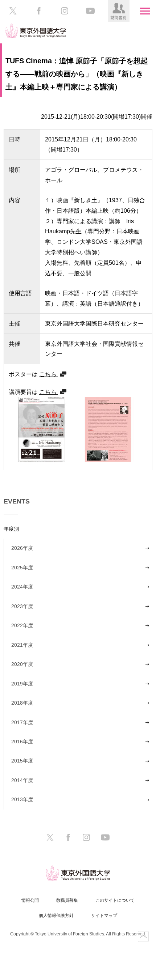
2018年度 (22, 703)
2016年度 (22, 741)
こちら (48, 374)
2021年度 (22, 645)
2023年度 (22, 606)
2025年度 (22, 567)
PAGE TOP (143, 936)
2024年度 (22, 587)
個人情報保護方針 (56, 915)
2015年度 (22, 761)
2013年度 (22, 799)
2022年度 (22, 625)
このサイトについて (115, 900)
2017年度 (22, 722)
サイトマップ (104, 915)
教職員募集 (67, 900)
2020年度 (22, 664)
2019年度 (22, 684)
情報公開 (30, 900)
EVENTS (17, 501)
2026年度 (22, 548)
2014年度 (22, 780)
